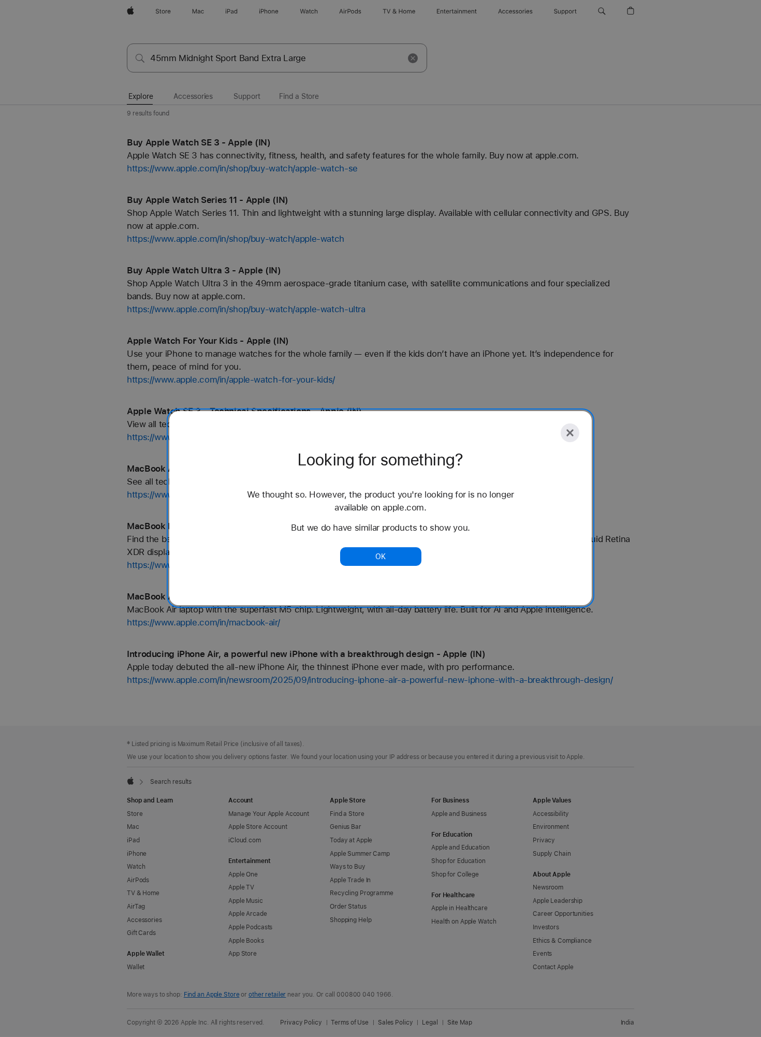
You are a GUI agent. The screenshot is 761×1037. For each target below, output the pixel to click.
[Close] (570, 432)
